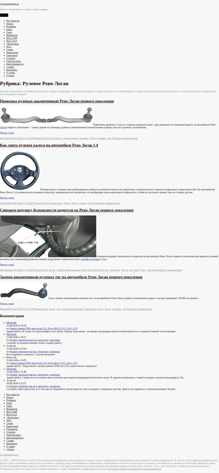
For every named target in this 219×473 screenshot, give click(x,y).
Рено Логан (104, 309)
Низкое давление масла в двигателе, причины (35, 340)
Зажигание (12, 52)
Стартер (10, 58)
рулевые (101, 138)
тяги (109, 138)
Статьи (10, 75)
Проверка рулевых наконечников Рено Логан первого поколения (57, 101)
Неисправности (15, 64)
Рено (93, 138)
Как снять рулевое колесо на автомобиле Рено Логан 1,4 (49, 145)
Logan (9, 49)
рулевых (117, 309)
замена (79, 309)
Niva (8, 46)
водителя (115, 270)
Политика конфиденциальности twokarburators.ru (134, 469)
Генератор (11, 55)
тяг (124, 309)
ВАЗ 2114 (11, 41)
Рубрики (11, 26)
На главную (12, 20)
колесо (58, 203)
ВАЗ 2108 (11, 38)
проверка (84, 138)
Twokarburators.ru (9, 4)
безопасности (101, 270)
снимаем (151, 270)
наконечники (70, 138)
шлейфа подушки (90, 259)
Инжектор (12, 35)
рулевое (82, 203)
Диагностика (13, 61)
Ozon (9, 32)
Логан (3, 127)
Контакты (11, 69)
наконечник (90, 309)
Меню (4, 15)
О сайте (10, 72)
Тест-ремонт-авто (66, 309)
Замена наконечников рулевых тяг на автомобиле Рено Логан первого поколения (71, 277)
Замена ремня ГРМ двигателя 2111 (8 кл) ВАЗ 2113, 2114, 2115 (44, 328)
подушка (134, 270)
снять (91, 203)
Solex (9, 29)
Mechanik (5, 138)
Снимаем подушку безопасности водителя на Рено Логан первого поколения (67, 210)
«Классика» (12, 43)
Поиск (9, 23)
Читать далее (7, 132)
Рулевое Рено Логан (44, 138)
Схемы (10, 67)
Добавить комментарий (125, 138)
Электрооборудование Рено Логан (75, 270)
